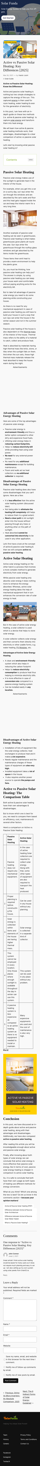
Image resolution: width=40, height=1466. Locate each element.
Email (6, 1335)
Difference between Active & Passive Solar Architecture (18, 1211)
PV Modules (21, 647)
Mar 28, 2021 (8, 75)
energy (15, 100)
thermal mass (30, 332)
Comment (8, 1298)
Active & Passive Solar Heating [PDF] (18, 1206)
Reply (5, 1275)
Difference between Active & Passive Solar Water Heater (18, 1217)
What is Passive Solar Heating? (16, 1223)
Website (6, 1346)
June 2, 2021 (13, 1256)
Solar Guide (9, 79)
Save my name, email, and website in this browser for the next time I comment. (21, 1359)
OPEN (31, 159)
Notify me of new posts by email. (20, 1375)
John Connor (14, 1254)
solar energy (15, 120)
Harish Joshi (23, 75)
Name (6, 1324)
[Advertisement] (20, 389)
